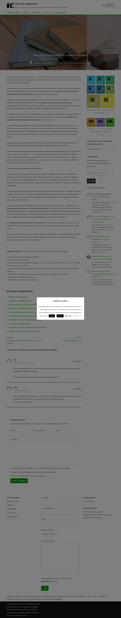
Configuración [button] (77, 316)
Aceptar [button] (52, 316)
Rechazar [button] (60, 316)
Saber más (68, 316)
